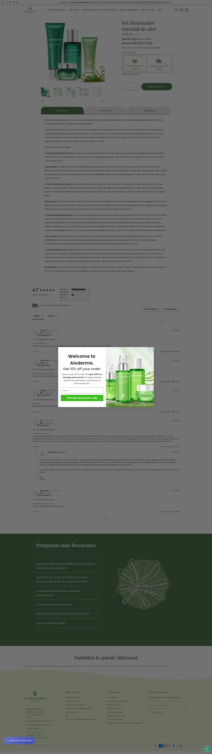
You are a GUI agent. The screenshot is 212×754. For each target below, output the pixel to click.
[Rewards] (19, 740)
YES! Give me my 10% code (82, 397)
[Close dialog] (151, 350)
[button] (207, 749)
